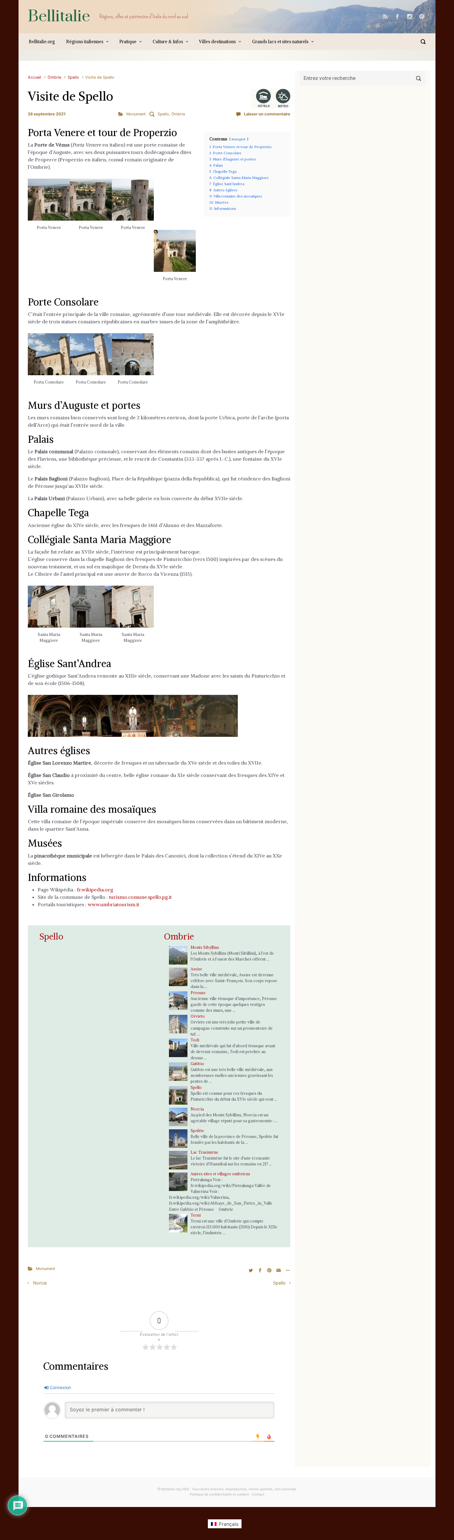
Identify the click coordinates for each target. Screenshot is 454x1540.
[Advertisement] (363, 152)
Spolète (197, 1130)
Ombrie (54, 77)
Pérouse (198, 992)
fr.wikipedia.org (95, 889)
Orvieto (198, 1016)
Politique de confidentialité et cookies (219, 1494)
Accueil (34, 77)
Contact (258, 1494)
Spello (73, 77)
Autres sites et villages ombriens (220, 1173)
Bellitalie (59, 16)
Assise (196, 968)
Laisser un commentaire (267, 114)
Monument (136, 114)
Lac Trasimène (204, 1152)
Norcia (197, 1108)
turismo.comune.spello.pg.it (140, 897)
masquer (239, 139)
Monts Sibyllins (205, 947)
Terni (196, 1215)
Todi (195, 1039)
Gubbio (197, 1063)
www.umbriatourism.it (113, 904)
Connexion (59, 1387)
